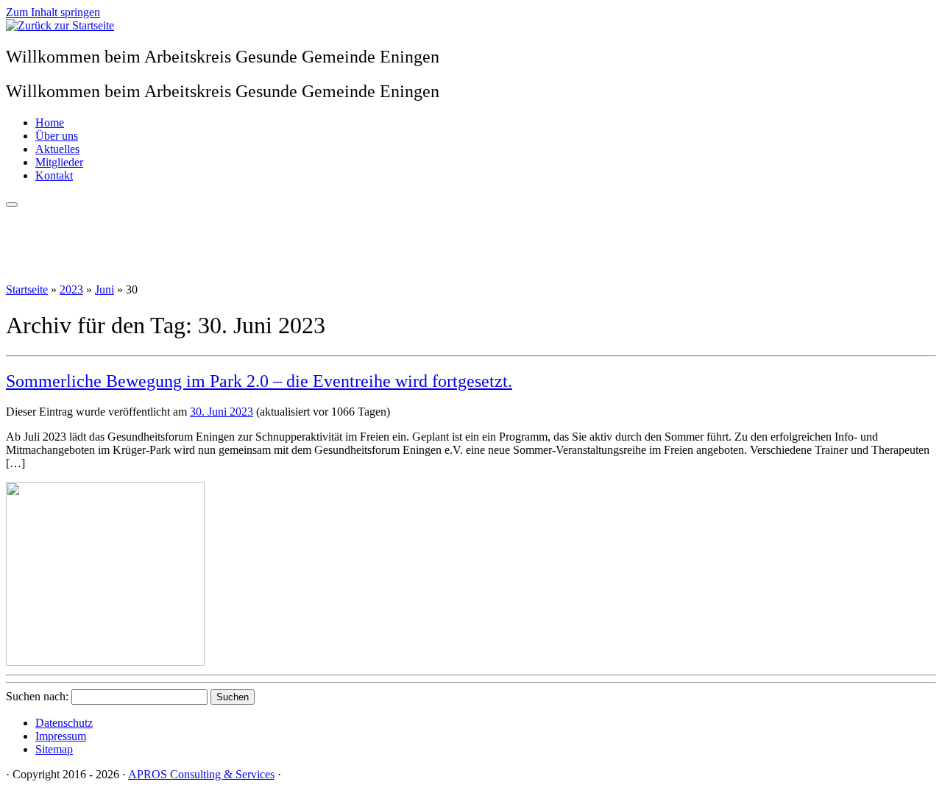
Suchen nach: (37, 696)
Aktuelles (57, 149)
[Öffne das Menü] (12, 204)
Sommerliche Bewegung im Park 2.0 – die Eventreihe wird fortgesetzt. (259, 381)
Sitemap (54, 749)
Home (49, 122)
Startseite (27, 289)
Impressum (60, 736)
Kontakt (54, 175)
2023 (71, 289)
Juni (104, 289)
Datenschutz (64, 722)
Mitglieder (59, 162)
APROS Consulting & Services (201, 774)
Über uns (56, 135)
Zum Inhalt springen (53, 12)
